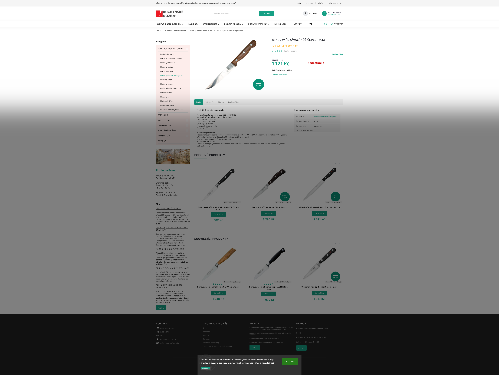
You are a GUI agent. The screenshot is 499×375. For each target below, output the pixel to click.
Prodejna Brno (165, 170)
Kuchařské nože (167, 54)
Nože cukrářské (166, 101)
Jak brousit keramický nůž (307, 342)
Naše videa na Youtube (169, 343)
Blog (299, 3)
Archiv (161, 308)
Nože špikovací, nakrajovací (171, 75)
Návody (320, 3)
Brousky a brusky (166, 125)
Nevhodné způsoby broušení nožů (311, 337)
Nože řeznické (166, 92)
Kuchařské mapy (167, 105)
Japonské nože (165, 120)
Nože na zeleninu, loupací (171, 58)
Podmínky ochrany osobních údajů (217, 346)
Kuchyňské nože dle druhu (170, 49)
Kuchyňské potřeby (167, 130)
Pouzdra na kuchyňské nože (172, 109)
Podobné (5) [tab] (209, 102)
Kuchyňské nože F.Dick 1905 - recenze (264, 338)
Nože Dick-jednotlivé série (170, 249)
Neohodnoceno (290, 51)
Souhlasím (290, 361)
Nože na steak (166, 80)
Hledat (267, 14)
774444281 (160, 335)
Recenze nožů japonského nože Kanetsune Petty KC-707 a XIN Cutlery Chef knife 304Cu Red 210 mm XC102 (271, 328)
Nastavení (205, 368)
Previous (336, 164)
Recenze (309, 3)
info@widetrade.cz (168, 328)
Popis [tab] (198, 102)
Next (340, 164)
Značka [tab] (233, 102)
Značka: (337, 54)
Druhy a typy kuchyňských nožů (172, 268)
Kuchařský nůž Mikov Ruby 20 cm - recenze (266, 342)
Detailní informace (279, 74)
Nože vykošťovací (167, 62)
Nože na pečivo (166, 67)
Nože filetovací (166, 71)
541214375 (164, 332)
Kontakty (333, 3)
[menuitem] (171, 24)
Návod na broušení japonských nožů (312, 328)
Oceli (298, 333)
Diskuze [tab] (221, 102)
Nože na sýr (165, 97)
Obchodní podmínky (211, 342)
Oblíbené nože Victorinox (170, 88)
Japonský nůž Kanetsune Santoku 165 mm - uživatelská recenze (270, 333)
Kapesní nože (164, 136)
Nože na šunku (166, 84)
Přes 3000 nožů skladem (168, 208)
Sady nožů (163, 115)
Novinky (162, 141)
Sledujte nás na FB (168, 339)
